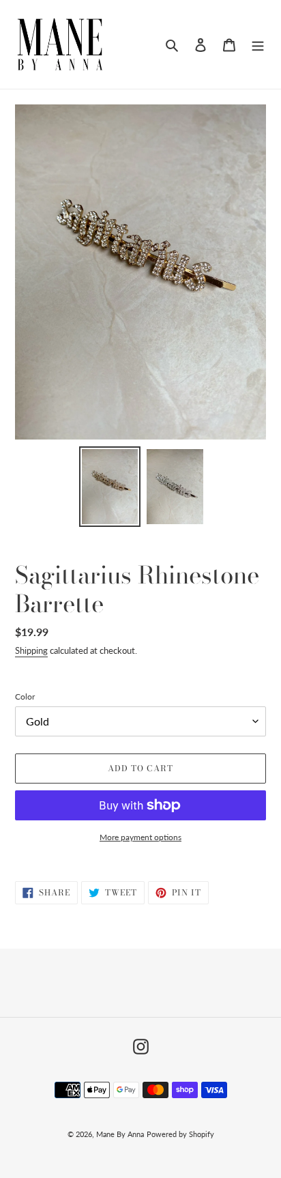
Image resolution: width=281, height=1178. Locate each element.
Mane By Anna (120, 1134)
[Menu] (257, 44)
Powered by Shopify (180, 1134)
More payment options (140, 837)
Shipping (31, 650)
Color (25, 696)
